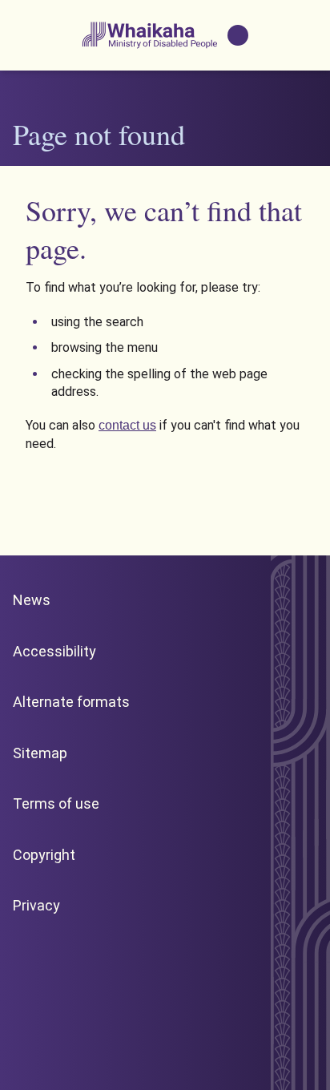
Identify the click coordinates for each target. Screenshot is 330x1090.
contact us (127, 425)
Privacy (36, 905)
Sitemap (40, 753)
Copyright (44, 854)
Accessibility (54, 651)
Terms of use (56, 803)
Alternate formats (71, 701)
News (31, 599)
